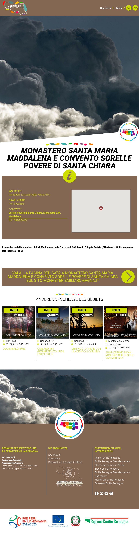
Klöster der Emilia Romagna (109, 479)
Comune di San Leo (18, 335)
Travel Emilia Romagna (107, 468)
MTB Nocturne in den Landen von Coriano (86, 350)
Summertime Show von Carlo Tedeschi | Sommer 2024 (119, 355)
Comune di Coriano (52, 335)
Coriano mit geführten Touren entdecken (50, 351)
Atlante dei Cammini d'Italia (109, 465)
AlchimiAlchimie (14, 348)
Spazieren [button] (106, 8)
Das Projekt (54, 454)
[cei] (69, 476)
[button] (128, 8)
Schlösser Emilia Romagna (109, 483)
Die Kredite (54, 458)
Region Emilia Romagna (107, 457)
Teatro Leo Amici (120, 335)
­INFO (14, 310)
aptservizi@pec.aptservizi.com (19, 469)
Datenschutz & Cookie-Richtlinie (65, 462)
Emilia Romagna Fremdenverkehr (112, 461)
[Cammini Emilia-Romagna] (13, 8)
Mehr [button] (119, 8)
